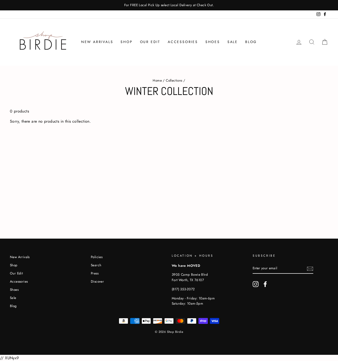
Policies (96, 256)
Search (96, 265)
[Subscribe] (310, 268)
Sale (232, 41)
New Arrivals (97, 41)
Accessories (183, 41)
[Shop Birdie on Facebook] (265, 284)
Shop (126, 41)
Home (157, 80)
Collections (174, 80)
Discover (97, 281)
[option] (169, 5)
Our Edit (150, 41)
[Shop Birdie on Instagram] (256, 284)
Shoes (212, 41)
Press (94, 273)
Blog (251, 41)
